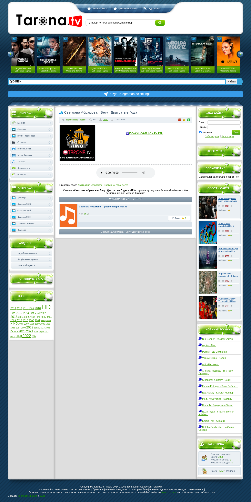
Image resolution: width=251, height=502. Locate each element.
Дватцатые (84, 185)
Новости (21, 175)
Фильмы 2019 (24, 204)
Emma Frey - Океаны (214, 421)
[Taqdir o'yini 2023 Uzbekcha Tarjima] (74, 51)
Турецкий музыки (26, 265)
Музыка (21, 162)
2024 (34, 336)
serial (37, 313)
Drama (14, 331)
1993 (12, 313)
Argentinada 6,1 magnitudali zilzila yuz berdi (228, 276)
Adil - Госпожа (210, 364)
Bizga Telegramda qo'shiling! (129, 94)
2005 (27, 317)
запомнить (208, 133)
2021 (29, 331)
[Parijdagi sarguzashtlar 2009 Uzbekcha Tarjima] (125, 51)
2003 (42, 327)
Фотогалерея (23, 168)
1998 (47, 328)
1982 (37, 317)
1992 (36, 328)
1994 (20, 324)
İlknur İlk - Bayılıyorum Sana (217, 405)
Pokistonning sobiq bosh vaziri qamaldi (227, 199)
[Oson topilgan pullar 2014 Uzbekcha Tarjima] (151, 51)
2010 (25, 320)
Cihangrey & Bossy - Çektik (217, 380)
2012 (19, 320)
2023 (18, 336)
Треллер (21, 198)
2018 (13, 317)
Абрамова (97, 185)
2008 (31, 308)
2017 (19, 313)
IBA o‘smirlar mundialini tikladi (226, 224)
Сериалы (21, 142)
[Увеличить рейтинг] (188, 119)
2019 (29, 327)
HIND (14, 323)
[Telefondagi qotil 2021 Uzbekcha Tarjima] (48, 51)
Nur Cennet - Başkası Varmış (218, 339)
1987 (18, 328)
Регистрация (228, 136)
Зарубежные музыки (76, 120)
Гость (105, 120)
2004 (21, 317)
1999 (43, 320)
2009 (13, 320)
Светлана (109, 185)
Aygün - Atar (209, 345)
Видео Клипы (24, 149)
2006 (31, 320)
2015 (19, 308)
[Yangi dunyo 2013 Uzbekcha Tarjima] (23, 51)
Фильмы (21, 129)
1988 (32, 324)
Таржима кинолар (26, 224)
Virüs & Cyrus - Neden (214, 358)
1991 (31, 313)
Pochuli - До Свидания (215, 351)
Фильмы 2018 (24, 211)
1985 (42, 324)
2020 (21, 331)
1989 (48, 320)
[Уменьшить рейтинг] (179, 119)
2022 (26, 336)
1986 (12, 328)
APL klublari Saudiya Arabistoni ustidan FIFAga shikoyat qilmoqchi (228, 252)
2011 (25, 308)
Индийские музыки (27, 253)
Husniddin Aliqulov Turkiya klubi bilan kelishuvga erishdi (227, 301)
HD (46, 307)
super (42, 331)
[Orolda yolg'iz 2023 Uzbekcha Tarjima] (177, 51)
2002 (43, 313)
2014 (26, 313)
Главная (21, 123)
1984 (49, 317)
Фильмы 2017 (24, 217)
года (118, 185)
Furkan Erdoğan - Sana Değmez (220, 386)
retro (12, 336)
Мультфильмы (24, 155)
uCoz (42, 496)
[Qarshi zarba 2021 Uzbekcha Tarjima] (100, 51)
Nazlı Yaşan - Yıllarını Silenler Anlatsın (216, 413)
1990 (37, 324)
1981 (47, 324)
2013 (13, 308)
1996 (36, 331)
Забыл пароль (212, 136)
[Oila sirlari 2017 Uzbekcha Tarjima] (228, 51)
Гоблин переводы (26, 136)
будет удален (168, 492)
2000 (23, 328)
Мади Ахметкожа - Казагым (218, 399)
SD (46, 331)
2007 (43, 317)
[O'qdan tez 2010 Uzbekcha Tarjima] (203, 51)
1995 (32, 317)
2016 (38, 308)
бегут (125, 185)
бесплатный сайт (27, 496)
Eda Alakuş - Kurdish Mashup (218, 392)
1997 (26, 323)
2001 (37, 320)
